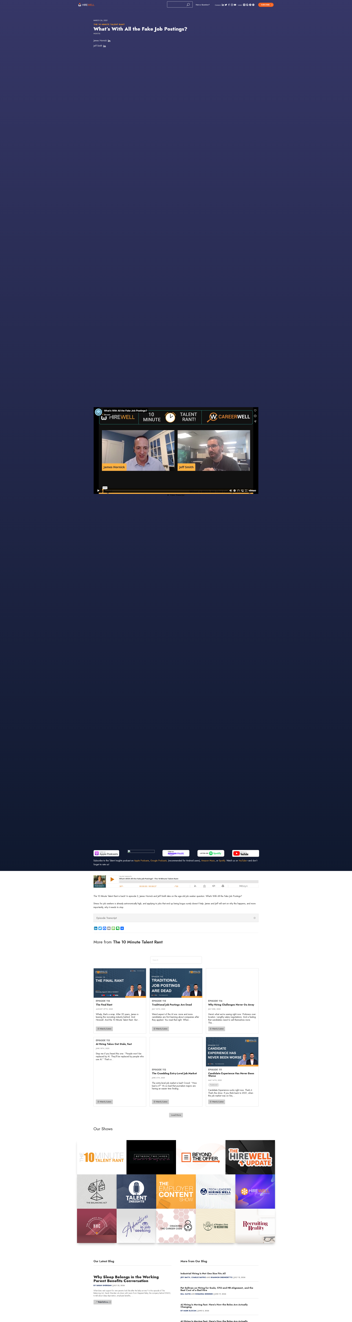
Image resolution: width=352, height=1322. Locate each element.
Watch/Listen (105, 1028)
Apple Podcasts (141, 860)
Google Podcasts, (158, 860)
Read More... (103, 1302)
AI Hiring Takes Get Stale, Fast (114, 1044)
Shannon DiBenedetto (221, 1277)
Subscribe (265, 5)
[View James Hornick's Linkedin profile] (109, 41)
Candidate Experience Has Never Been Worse (231, 1075)
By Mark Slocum (188, 1311)
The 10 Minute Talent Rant (109, 24)
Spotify (222, 860)
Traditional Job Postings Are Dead (172, 1004)
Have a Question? (203, 5)
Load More (176, 1115)
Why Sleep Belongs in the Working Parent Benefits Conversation (126, 1279)
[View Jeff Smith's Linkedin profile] (104, 46)
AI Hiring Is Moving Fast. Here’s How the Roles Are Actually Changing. (214, 1306)
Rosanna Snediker (204, 1294)
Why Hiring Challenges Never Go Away (231, 1004)
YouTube (243, 860)
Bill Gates (186, 1294)
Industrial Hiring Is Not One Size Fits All (203, 1273)
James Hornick (100, 40)
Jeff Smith (98, 45)
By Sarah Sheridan (103, 1285)
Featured (213, 1085)
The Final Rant (104, 1004)
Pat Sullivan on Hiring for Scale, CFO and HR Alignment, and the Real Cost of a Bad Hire (217, 1289)
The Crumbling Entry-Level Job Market (174, 1073)
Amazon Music (208, 860)
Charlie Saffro (198, 1277)
